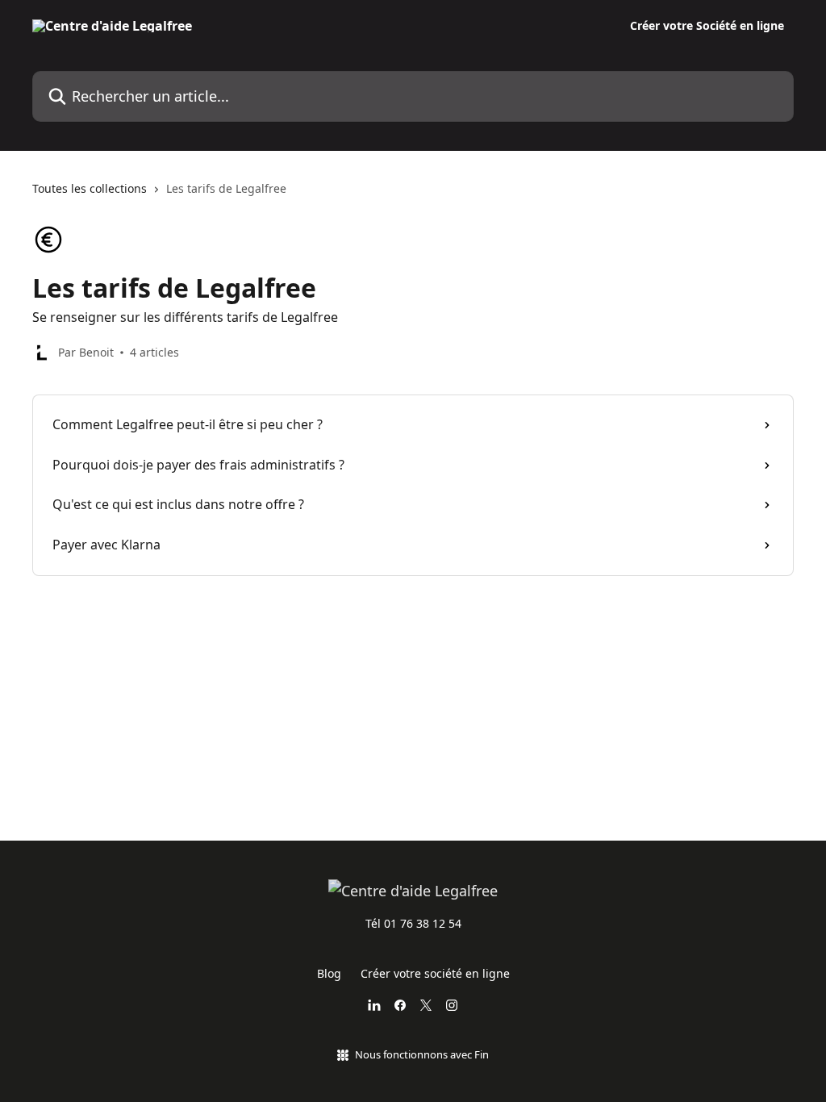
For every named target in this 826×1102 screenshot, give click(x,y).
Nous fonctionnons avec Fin (422, 1054)
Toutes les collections (89, 188)
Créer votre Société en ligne (707, 25)
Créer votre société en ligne (435, 973)
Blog (329, 973)
